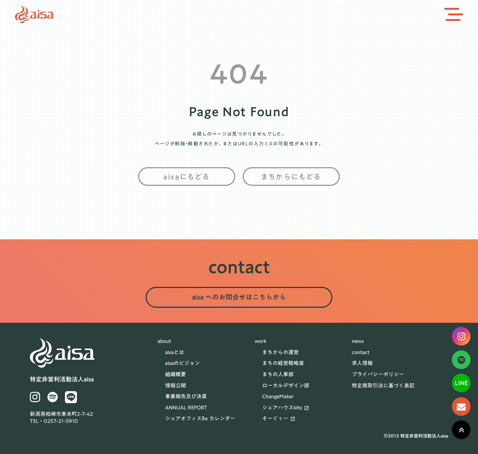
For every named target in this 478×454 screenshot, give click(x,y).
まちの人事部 (278, 374)
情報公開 (175, 386)
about (164, 341)
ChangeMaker (278, 397)
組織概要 (175, 374)
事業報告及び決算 (186, 397)
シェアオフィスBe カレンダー (200, 419)
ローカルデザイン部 (285, 386)
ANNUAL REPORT (186, 408)
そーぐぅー (275, 419)
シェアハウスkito (282, 408)
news (358, 341)
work (260, 341)
